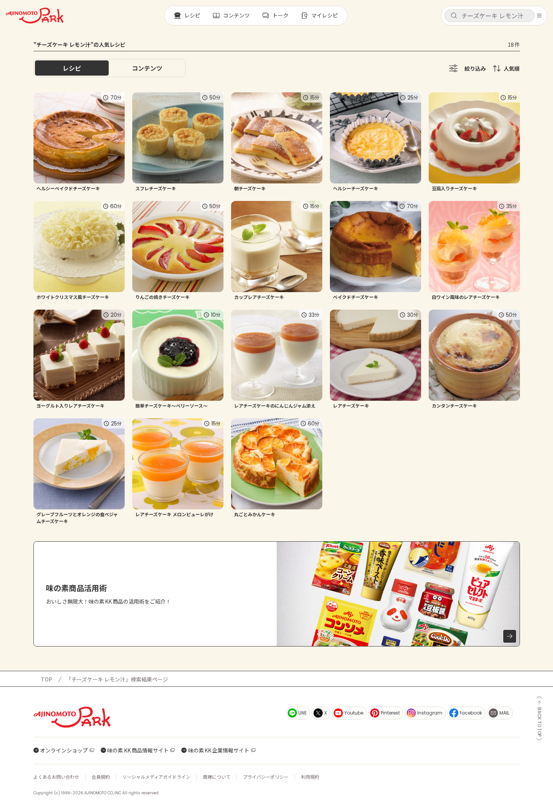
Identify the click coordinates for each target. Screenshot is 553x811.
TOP (46, 679)
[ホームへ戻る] (34, 16)
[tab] (147, 68)
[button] (489, 15)
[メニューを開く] (539, 15)
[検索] (453, 16)
